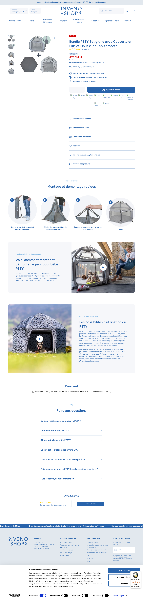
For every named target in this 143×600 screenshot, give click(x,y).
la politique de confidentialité (120, 557)
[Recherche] (101, 11)
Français (34, 12)
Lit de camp (64, 555)
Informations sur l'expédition (97, 553)
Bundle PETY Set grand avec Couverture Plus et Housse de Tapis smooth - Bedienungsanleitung (73, 391)
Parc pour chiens (66, 542)
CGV (88, 555)
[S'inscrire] (132, 550)
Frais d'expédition (75, 63)
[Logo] (71, 11)
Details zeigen (118, 596)
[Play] (103, 267)
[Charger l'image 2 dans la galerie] (11, 46)
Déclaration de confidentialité (97, 550)
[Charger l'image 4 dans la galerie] (11, 63)
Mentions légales (93, 542)
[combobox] (111, 11)
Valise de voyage (66, 553)
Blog (88, 561)
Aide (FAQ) (90, 558)
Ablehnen (124, 584)
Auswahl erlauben (124, 577)
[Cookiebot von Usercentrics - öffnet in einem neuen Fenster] (14, 595)
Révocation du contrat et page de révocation (97, 546)
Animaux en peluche (67, 550)
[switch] (64, 595)
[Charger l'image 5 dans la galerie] (11, 71)
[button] (134, 11)
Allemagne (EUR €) (18, 12)
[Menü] (139, 572)
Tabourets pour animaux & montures (69, 546)
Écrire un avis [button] (90, 504)
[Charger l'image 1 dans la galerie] (11, 38)
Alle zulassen (124, 570)
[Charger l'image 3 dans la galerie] (11, 54)
